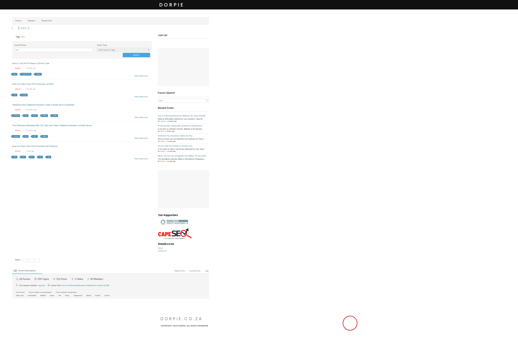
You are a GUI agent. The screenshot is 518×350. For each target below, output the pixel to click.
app (49, 157)
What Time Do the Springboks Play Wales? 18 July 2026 (182, 156)
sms (32, 157)
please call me (26, 74)
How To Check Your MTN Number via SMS (32, 84)
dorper (18, 68)
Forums (18, 21)
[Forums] (15, 28)
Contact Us (162, 251)
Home (160, 248)
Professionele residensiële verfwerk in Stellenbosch (180, 126)
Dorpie (171, 4)
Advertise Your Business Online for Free (175, 136)
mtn (15, 74)
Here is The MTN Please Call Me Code (30, 63)
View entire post (141, 76)
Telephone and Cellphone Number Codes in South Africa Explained (43, 104)
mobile (55, 115)
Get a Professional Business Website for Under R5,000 (181, 116)
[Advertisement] (183, 67)
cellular (38, 74)
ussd (23, 157)
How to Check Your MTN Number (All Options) (34, 146)
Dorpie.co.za (182, 319)
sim (41, 157)
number (24, 95)
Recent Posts (47, 21)
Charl (162, 131)
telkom (45, 115)
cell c (34, 115)
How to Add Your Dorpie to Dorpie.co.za (175, 146)
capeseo (163, 121)
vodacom (16, 115)
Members (31, 21)
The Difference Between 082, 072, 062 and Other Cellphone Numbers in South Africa (52, 125)
